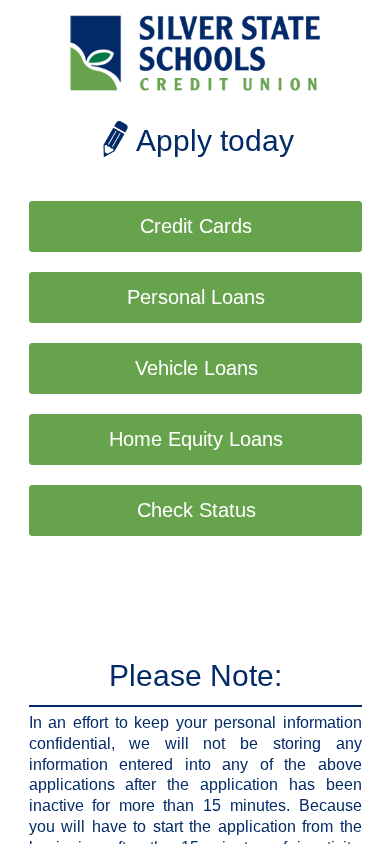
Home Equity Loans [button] (196, 439)
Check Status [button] (196, 510)
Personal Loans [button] (196, 297)
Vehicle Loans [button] (196, 368)
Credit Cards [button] (196, 226)
